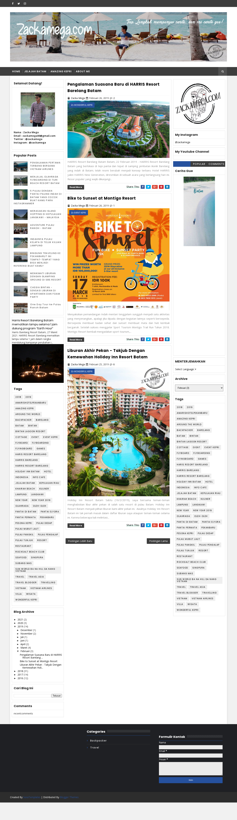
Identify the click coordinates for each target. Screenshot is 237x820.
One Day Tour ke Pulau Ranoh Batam (45, 306)
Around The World (27, 414)
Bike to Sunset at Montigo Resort (38, 661)
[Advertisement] (199, 303)
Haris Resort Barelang (31, 454)
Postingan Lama (158, 541)
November (26, 633)
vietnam (20, 588)
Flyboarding (40, 442)
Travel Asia (36, 576)
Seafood (21, 557)
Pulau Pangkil (24, 534)
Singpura (37, 557)
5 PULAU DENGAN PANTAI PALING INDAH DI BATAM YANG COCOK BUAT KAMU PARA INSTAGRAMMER (38, 197)
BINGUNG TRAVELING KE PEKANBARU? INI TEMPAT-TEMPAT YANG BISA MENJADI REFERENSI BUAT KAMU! (37, 259)
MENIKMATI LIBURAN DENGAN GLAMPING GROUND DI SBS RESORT (45, 276)
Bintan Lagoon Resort (30, 431)
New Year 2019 (41, 500)
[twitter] (18, 3)
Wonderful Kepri (26, 599)
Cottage (21, 437)
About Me (83, 71)
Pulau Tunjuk (24, 540)
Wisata (31, 593)
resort (42, 540)
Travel (19, 576)
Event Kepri (50, 437)
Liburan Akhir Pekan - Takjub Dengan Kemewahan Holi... (40, 666)
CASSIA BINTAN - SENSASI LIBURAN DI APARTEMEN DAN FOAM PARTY (45, 292)
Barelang (42, 419)
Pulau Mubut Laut (27, 528)
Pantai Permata (25, 517)
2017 (21, 674)
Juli (22, 637)
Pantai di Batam (25, 511)
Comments (217, 164)
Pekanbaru (47, 517)
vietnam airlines (41, 588)
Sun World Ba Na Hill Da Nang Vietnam (35, 569)
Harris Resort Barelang (31, 465)
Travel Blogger (26, 582)
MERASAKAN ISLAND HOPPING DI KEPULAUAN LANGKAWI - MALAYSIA (45, 214)
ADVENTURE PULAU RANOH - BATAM (42, 226)
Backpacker (23, 419)
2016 (21, 678)
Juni (22, 640)
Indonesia (21, 477)
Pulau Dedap (44, 523)
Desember (26, 630)
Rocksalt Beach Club (30, 551)
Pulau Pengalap (48, 534)
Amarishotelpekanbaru (30, 402)
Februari (25, 651)
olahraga (22, 505)
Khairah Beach (25, 488)
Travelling (48, 582)
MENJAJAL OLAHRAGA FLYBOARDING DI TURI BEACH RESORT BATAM (45, 180)
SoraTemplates (31, 797)
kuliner (44, 488)
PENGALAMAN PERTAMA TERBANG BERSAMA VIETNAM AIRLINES (45, 166)
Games (41, 448)
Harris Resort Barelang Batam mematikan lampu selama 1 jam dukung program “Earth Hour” (34, 324)
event (35, 437)
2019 (28, 396)
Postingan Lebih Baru (80, 541)
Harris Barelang (26, 460)
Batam (19, 425)
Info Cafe (39, 477)
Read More (76, 187)
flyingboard (23, 448)
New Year (21, 500)
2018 (18, 396)
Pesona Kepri (23, 523)
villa (18, 593)
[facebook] (12, 3)
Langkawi (37, 494)
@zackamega (182, 142)
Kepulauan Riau (49, 482)
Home (16, 71)
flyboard (21, 442)
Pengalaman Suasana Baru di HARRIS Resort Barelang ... (41, 656)
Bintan (32, 425)
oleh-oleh (39, 505)
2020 (21, 623)
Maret (24, 647)
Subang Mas (23, 563)
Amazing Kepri (61, 71)
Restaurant (23, 546)
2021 (21, 619)
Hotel (48, 471)
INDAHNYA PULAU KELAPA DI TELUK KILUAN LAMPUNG (45, 242)
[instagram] (24, 3)
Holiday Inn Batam (27, 471)
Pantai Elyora (50, 511)
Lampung (21, 494)
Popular (199, 164)
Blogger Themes (69, 797)
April (23, 644)
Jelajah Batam (35, 71)
